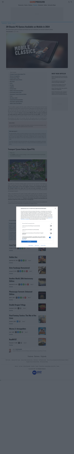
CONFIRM (29, 241)
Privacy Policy (43, 245)
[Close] (56, 209)
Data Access (37, 245)
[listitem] (37, 223)
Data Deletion (31, 245)
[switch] (50, 226)
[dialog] (37, 227)
